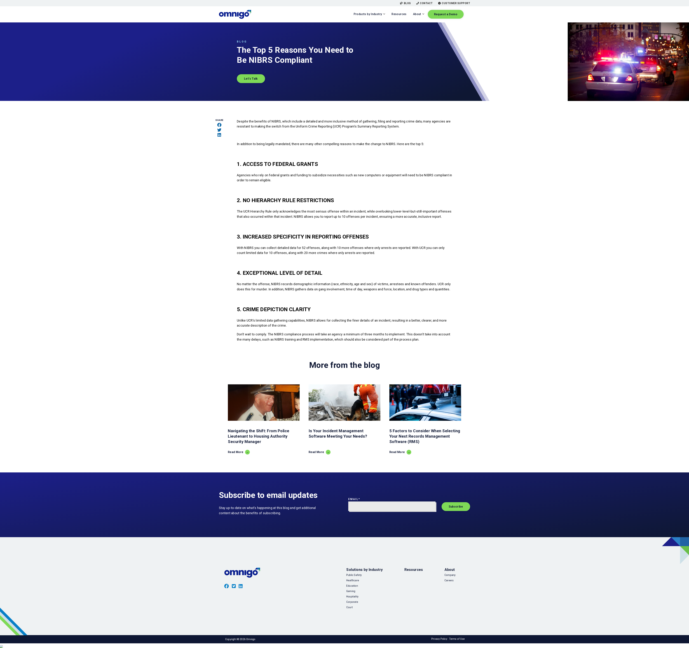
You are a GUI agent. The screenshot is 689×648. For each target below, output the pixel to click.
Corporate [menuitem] (352, 601)
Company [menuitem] (450, 575)
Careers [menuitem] (449, 580)
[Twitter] (219, 130)
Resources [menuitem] (413, 569)
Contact (426, 3)
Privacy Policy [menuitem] (439, 639)
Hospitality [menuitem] (352, 596)
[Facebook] (219, 125)
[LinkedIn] (219, 135)
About (417, 14)
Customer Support (456, 3)
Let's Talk (251, 78)
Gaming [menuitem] (350, 591)
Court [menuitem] (349, 607)
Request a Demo (445, 14)
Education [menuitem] (352, 585)
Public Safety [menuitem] (354, 575)
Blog (407, 3)
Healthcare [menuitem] (352, 580)
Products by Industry (368, 14)
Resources (399, 14)
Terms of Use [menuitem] (457, 639)
